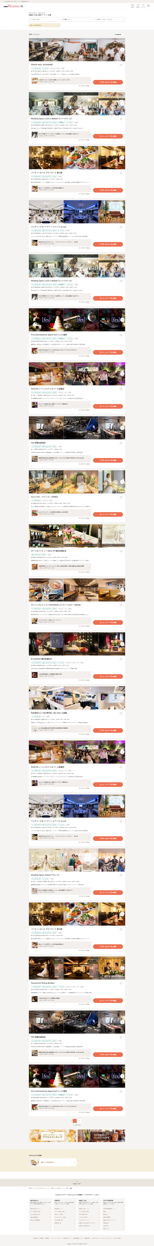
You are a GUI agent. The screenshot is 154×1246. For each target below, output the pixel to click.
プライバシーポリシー (56, 1238)
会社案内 (36, 1238)
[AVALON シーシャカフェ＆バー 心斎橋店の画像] (77, 373)
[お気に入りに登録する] (121, 65)
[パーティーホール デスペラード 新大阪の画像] (77, 157)
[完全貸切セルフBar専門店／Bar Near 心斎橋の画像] (77, 698)
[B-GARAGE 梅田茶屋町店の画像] (77, 643)
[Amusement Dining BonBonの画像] (77, 968)
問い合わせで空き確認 (109, 82)
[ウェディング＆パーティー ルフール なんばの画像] (77, 211)
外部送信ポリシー (67, 1238)
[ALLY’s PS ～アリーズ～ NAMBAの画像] (77, 481)
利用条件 (47, 1238)
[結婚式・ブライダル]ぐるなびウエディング (39, 1188)
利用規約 (41, 1238)
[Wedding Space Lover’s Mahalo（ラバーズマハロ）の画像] (77, 103)
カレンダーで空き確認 (109, 136)
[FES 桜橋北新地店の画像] (77, 427)
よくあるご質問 (116, 1238)
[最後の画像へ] (122, 49)
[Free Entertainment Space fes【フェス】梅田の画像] (77, 319)
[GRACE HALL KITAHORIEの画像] (77, 49)
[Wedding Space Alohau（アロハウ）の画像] (77, 860)
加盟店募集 (87, 1238)
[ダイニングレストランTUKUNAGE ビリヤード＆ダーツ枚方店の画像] (77, 589)
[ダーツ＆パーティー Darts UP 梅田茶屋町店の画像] (77, 535)
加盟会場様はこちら (78, 1238)
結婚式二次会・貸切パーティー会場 (59, 1188)
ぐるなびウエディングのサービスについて (101, 1238)
